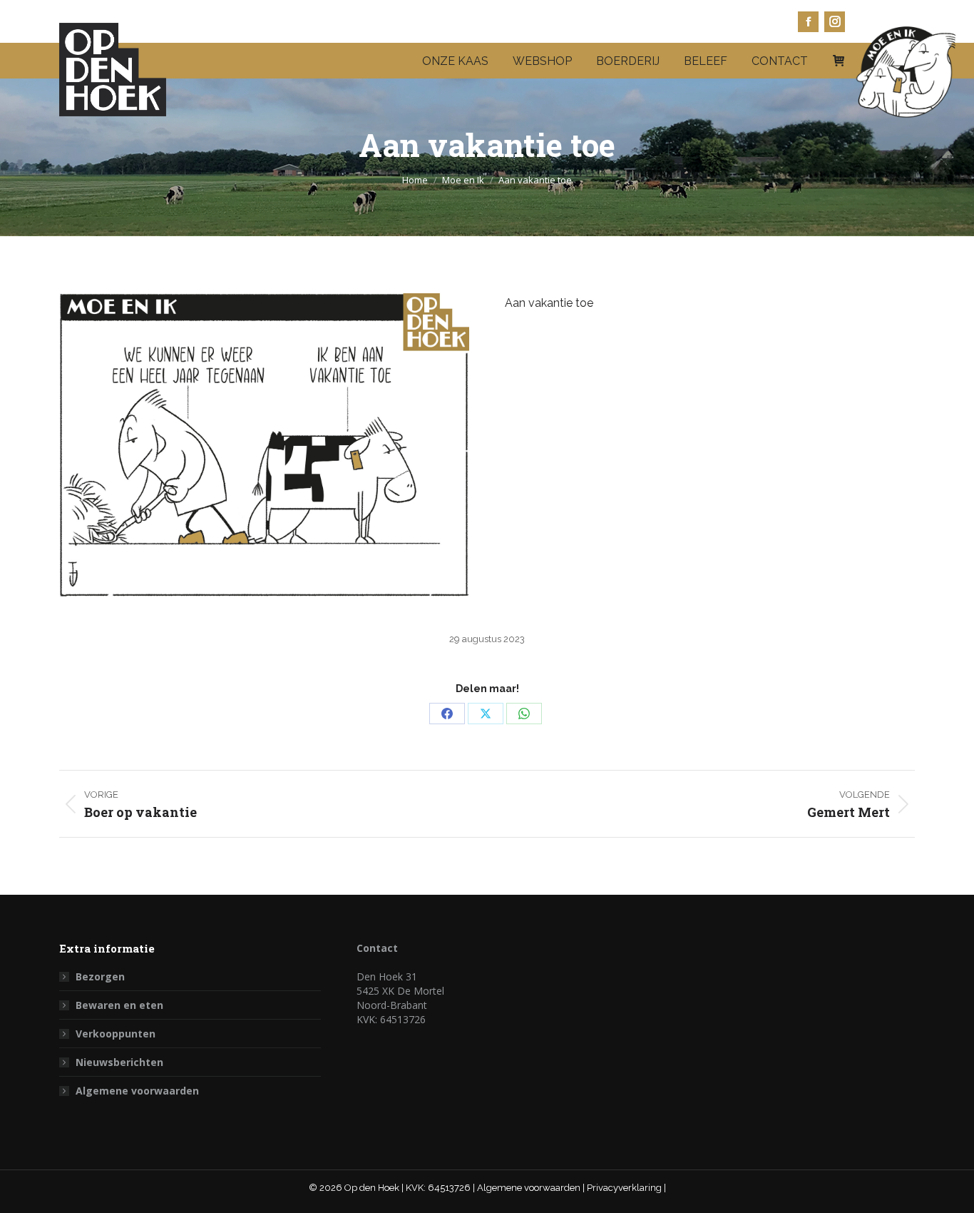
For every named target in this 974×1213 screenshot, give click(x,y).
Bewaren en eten (119, 1005)
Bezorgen (100, 976)
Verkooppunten (115, 1033)
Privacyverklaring (625, 1187)
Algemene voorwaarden (137, 1090)
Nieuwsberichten (119, 1062)
